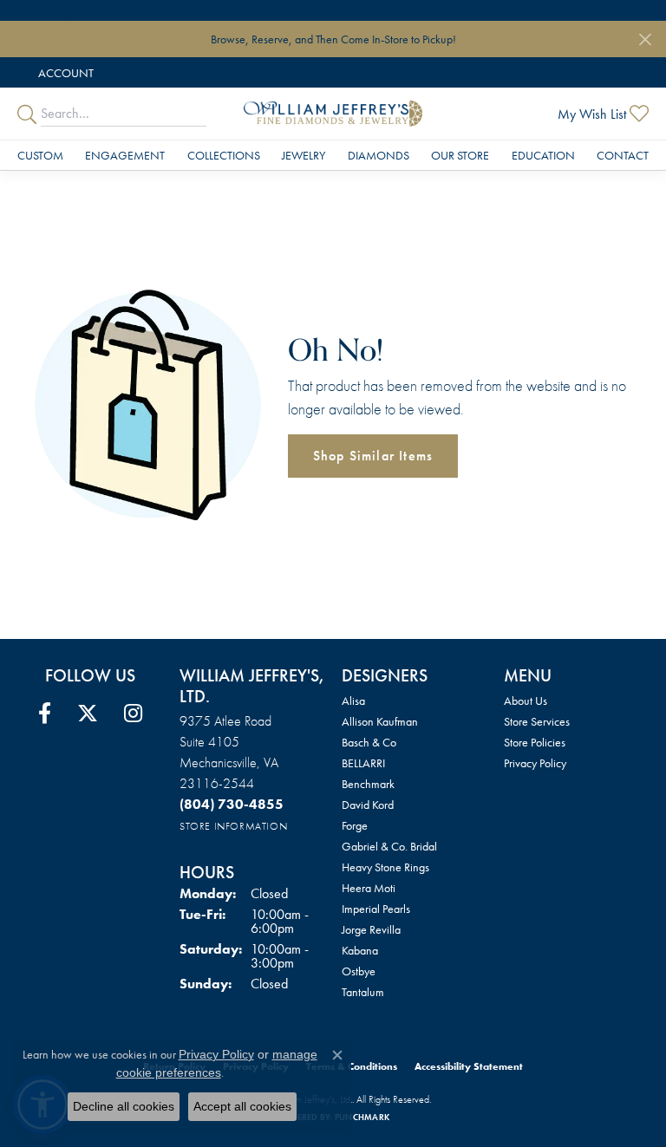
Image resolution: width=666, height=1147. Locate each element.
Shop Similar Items (373, 455)
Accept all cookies (242, 1106)
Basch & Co (369, 742)
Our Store (460, 155)
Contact (623, 155)
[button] (64, 72)
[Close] (645, 39)
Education (543, 155)
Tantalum (363, 992)
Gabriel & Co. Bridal (389, 846)
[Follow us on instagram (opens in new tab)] (133, 713)
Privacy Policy (535, 763)
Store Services (537, 721)
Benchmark (368, 784)
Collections (223, 155)
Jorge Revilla (371, 929)
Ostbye (358, 971)
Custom (40, 155)
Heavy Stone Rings (385, 867)
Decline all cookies (123, 1106)
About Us (525, 700)
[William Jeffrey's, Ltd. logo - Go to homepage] (332, 114)
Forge (355, 825)
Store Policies (534, 742)
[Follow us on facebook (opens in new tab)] (44, 713)
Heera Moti (368, 888)
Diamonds (378, 155)
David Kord (368, 804)
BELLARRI (363, 763)
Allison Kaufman (380, 721)
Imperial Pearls (376, 908)
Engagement (125, 155)
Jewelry (303, 155)
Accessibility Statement (469, 1066)
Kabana (360, 950)
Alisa (353, 700)
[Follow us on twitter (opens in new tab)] (88, 713)
